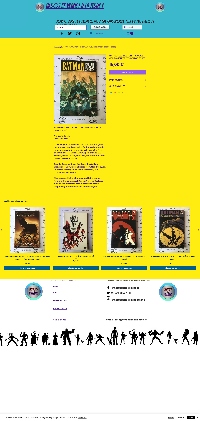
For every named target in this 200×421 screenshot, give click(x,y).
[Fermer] (197, 417)
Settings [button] (171, 418)
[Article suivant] (199, 230)
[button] (130, 33)
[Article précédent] (1, 230)
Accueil (57, 47)
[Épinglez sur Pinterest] (114, 92)
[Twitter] (70, 33)
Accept (191, 418)
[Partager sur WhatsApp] (118, 92)
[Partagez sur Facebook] (110, 92)
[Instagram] (78, 33)
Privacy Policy (82, 418)
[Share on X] (122, 92)
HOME (55, 286)
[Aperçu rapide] (27, 230)
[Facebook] (61, 33)
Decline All (180, 418)
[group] (100, 238)
